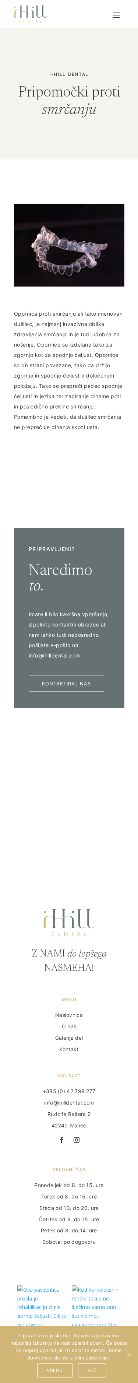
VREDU (55, 1370)
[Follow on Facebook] (62, 1140)
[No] (128, 1354)
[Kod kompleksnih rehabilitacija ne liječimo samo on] (96, 1310)
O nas (69, 1026)
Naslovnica (69, 1015)
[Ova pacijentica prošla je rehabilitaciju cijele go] (42, 1310)
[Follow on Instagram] (76, 1140)
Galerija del (69, 1038)
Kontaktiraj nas (66, 684)
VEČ (92, 1370)
